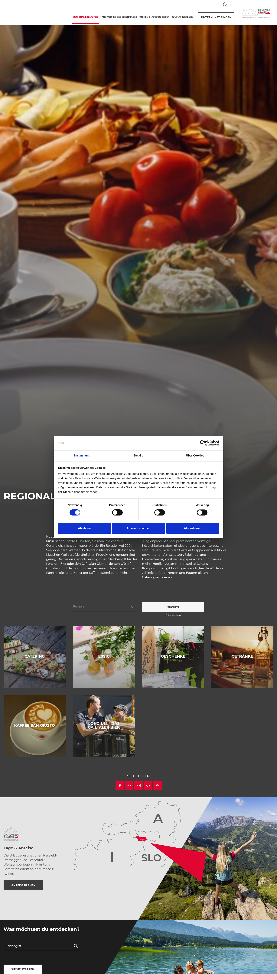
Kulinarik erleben (182, 17)
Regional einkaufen (86, 17)
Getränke (242, 656)
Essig (104, 656)
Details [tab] (138, 455)
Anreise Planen (23, 885)
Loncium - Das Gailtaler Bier (104, 725)
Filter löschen (173, 615)
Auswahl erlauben (138, 528)
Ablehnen (84, 528)
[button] (120, 785)
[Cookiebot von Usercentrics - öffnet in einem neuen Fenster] (202, 443)
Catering (34, 656)
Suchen (173, 607)
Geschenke (173, 656)
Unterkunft (216, 17)
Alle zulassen (192, 528)
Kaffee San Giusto (34, 725)
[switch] (117, 513)
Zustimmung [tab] (82, 455)
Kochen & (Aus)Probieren (154, 17)
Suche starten (22, 969)
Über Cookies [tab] (195, 455)
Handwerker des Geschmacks (118, 17)
